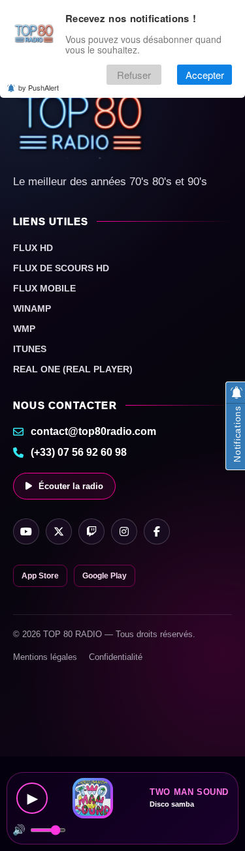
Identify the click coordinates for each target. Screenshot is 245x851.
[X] (59, 531)
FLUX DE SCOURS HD (61, 268)
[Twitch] (91, 531)
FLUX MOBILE (44, 288)
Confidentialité (115, 657)
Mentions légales (45, 657)
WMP (24, 328)
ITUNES (29, 349)
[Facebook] (157, 531)
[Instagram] (124, 531)
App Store (40, 575)
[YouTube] (26, 531)
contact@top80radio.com (93, 431)
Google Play (104, 575)
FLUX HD (33, 248)
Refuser (134, 75)
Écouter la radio (71, 486)
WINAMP (32, 308)
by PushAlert (38, 87)
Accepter (205, 75)
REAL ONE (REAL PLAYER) (73, 369)
